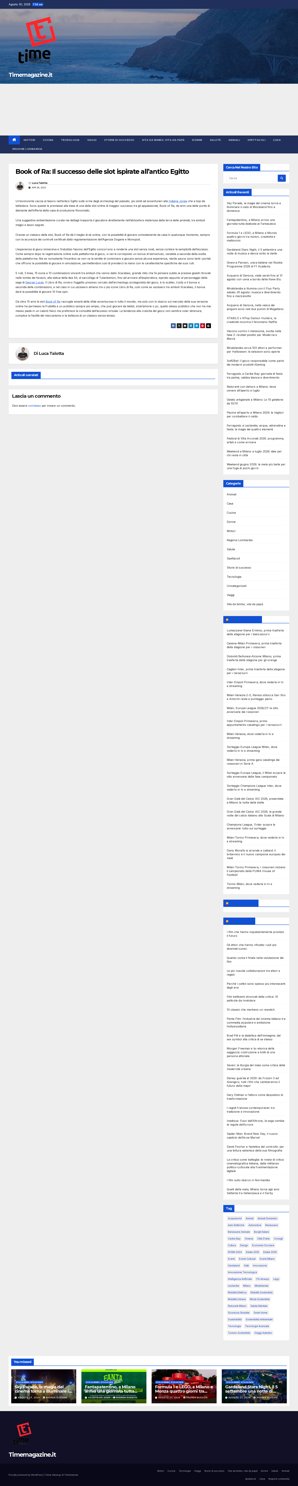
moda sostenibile (260, 1299)
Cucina (48, 140)
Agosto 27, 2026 (29, 1397)
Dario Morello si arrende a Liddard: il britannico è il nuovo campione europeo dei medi (256, 854)
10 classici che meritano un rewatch (251, 1009)
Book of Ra (53, 301)
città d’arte (263, 1238)
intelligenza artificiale (240, 1278)
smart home (260, 1312)
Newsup (56, 1474)
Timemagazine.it (30, 74)
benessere (271, 1225)
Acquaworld (235, 1218)
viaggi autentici (263, 1332)
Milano (247, 1285)
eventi (231, 1258)
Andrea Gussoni (56, 1397)
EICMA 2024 (235, 1252)
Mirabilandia (261, 1285)
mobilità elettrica (237, 1292)
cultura (232, 1245)
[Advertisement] (149, 109)
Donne (197, 140)
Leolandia (233, 1285)
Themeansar (71, 1474)
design (244, 1245)
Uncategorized (236, 586)
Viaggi (92, 140)
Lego (276, 1278)
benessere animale (239, 1231)
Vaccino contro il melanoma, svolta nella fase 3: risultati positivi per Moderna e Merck (254, 334)
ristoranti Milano (237, 1305)
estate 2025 (252, 1252)
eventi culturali (247, 1258)
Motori (29, 140)
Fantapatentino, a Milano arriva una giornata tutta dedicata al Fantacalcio (110, 1391)
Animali (234, 140)
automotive (255, 1225)
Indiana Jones (178, 201)
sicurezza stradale (239, 1312)
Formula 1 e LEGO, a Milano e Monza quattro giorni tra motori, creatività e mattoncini (252, 236)
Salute (215, 140)
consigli (278, 1238)
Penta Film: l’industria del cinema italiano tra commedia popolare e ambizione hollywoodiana (256, 1022)
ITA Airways (262, 1278)
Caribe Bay (234, 1238)
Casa (277, 140)
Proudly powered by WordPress (26, 1474)
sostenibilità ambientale (259, 1319)
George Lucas (34, 282)
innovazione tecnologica (242, 1272)
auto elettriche (236, 1225)
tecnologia (234, 1326)
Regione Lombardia (27, 149)
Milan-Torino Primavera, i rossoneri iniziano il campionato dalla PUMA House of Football (256, 871)
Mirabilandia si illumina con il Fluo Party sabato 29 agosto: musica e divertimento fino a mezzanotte (254, 292)
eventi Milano (267, 1258)
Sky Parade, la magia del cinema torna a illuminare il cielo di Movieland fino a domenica (254, 206)
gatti (246, 1265)
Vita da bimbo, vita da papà (163, 140)
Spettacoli (256, 140)
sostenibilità (235, 1319)
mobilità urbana (237, 1299)
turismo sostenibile (239, 1332)
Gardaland (234, 1265)
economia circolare (263, 1245)
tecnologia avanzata (257, 1326)
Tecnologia (70, 140)
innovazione (260, 1265)
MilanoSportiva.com (244, 619)
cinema (249, 1238)
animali (250, 1218)
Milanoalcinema (241, 921)
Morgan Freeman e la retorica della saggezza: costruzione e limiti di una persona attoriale (251, 1052)
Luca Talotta (39, 183)
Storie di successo (119, 140)
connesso (34, 405)
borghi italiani (261, 1231)
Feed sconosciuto (242, 903)
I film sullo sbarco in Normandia (248, 1180)
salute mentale (259, 1305)
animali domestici (267, 1218)
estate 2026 (270, 1252)
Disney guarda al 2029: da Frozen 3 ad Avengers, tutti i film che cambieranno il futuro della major (253, 1081)
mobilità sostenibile (262, 1292)
